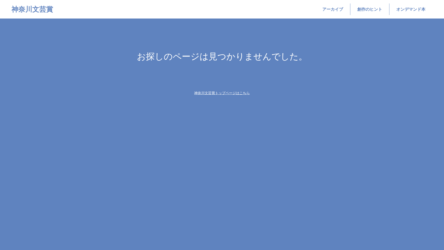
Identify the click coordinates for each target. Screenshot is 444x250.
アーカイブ (332, 9)
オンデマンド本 (411, 9)
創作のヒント (369, 9)
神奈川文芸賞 (32, 9)
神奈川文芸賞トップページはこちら (222, 93)
